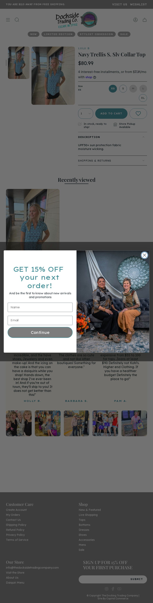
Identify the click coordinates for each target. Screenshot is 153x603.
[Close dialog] (144, 255)
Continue (40, 332)
